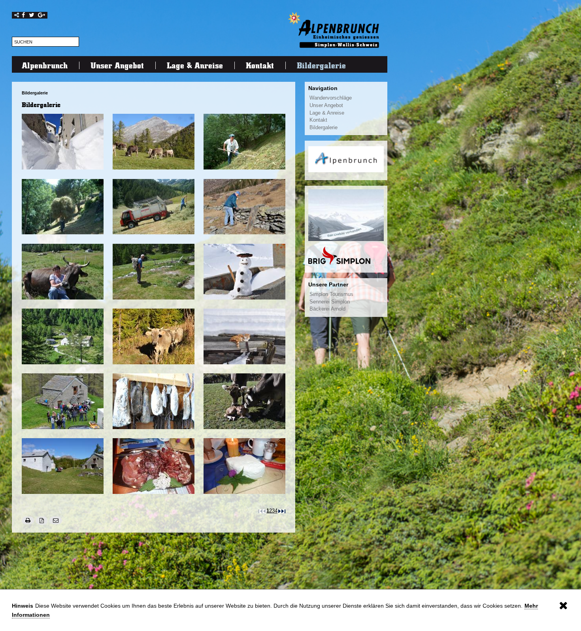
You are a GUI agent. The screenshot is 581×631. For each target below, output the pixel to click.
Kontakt (260, 65)
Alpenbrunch (45, 65)
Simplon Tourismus (331, 294)
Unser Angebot (117, 65)
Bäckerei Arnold (327, 309)
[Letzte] (283, 511)
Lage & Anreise (195, 65)
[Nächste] (279, 511)
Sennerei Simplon (329, 302)
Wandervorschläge (330, 98)
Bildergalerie (321, 65)
